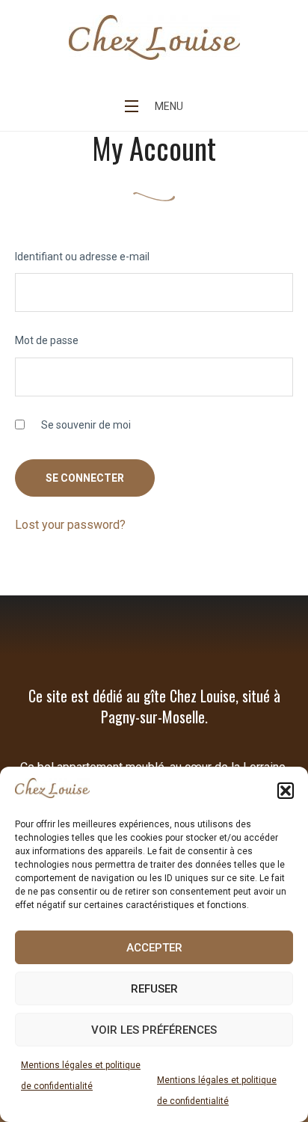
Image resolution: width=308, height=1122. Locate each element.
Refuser (154, 989)
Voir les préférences (154, 1030)
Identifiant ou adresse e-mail (82, 257)
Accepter (154, 947)
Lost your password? (70, 525)
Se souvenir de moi (85, 425)
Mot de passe (46, 340)
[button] (285, 790)
